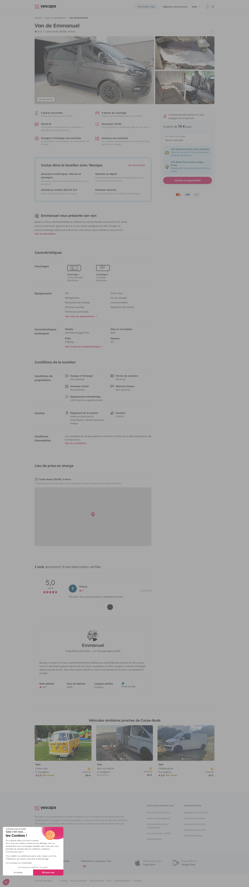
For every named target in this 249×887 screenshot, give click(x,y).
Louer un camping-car (158, 818)
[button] (6, 882)
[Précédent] (38, 743)
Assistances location (195, 829)
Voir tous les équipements (80, 316)
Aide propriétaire (193, 835)
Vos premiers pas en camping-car (158, 826)
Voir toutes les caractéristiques (83, 346)
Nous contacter (78, 880)
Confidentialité (122, 880)
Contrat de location (194, 818)
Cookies (137, 880)
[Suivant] (88, 743)
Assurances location (195, 824)
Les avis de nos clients (159, 833)
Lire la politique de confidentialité (19, 863)
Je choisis (18, 872)
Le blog (63, 880)
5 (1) (39, 31)
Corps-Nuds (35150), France (60, 31)
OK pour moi (48, 872)
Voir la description (45, 233)
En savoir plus (137, 165)
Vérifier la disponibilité (188, 180)
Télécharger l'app (146, 6)
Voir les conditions (75, 443)
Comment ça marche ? (159, 812)
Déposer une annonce (175, 6)
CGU (109, 880)
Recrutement (97, 880)
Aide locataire (154, 839)
